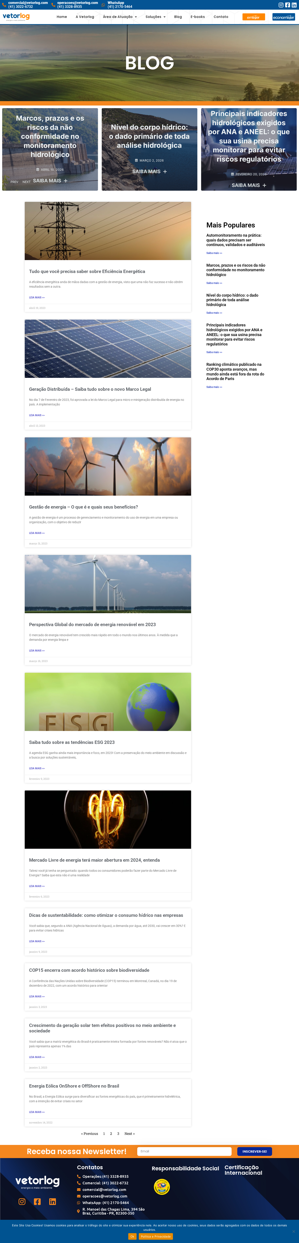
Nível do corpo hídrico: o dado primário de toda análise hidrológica (50, 136)
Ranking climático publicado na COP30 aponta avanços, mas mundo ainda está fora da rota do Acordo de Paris (235, 371)
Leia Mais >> (37, 297)
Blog (178, 16)
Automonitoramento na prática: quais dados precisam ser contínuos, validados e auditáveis (235, 240)
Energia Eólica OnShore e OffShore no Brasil (74, 1086)
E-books (198, 16)
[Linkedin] (294, 5)
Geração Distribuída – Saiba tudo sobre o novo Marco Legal (90, 389)
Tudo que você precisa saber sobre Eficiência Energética (87, 271)
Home (62, 16)
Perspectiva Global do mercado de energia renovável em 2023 (92, 624)
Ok (132, 1236)
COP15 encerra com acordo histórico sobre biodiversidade (89, 970)
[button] (50, 171)
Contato (221, 16)
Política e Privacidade (156, 1236)
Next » (130, 1133)
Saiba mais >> (214, 253)
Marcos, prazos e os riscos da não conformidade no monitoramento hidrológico (235, 270)
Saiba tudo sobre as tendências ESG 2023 (72, 742)
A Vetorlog (85, 16)
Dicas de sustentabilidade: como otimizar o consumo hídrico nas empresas (106, 915)
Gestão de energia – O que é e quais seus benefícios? (83, 507)
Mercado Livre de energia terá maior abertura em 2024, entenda (94, 860)
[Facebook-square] (287, 5)
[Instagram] (281, 5)
